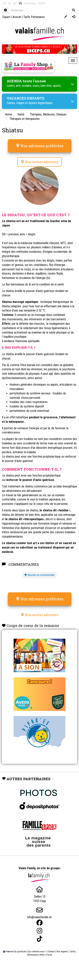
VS (20, 3)
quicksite (21, 951)
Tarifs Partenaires (34, 17)
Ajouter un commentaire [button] (41, 575)
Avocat (17, 17)
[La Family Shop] (28, 66)
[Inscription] (65, 17)
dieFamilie (30, 3)
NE (15, 3)
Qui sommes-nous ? (37, 951)
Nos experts (62, 951)
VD (4, 3)
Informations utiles (35, 954)
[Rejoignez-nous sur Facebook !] (39, 923)
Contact (51, 951)
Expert (6, 17)
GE (9, 3)
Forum (49, 954)
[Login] (73, 17)
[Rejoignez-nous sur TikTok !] (39, 939)
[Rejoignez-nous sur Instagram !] (39, 931)
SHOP (41, 3)
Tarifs (72, 951)
